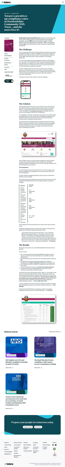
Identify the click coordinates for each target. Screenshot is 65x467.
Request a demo (36, 451)
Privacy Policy (46, 445)
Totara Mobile (8, 451)
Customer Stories (15, 13)
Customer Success (36, 447)
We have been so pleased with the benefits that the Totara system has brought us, (37, 277)
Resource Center (54, 331)
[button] (63, 2)
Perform (6, 449)
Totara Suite (7, 445)
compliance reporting (36, 111)
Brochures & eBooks (17, 456)
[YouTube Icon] (55, 445)
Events (16, 451)
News (34, 445)
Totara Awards (28, 451)
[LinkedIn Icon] (53, 445)
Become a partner (26, 447)
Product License (45, 447)
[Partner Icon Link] (54, 449)
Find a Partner (27, 445)
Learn (5, 447)
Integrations (7, 454)
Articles (16, 453)
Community (17, 445)
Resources (6, 13)
